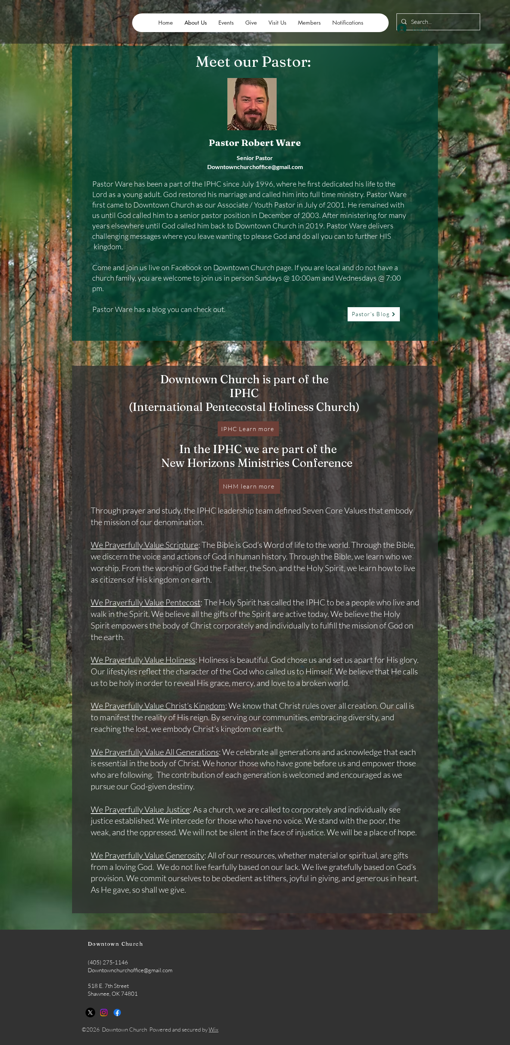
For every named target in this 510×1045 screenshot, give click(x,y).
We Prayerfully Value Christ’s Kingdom (158, 706)
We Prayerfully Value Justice (140, 809)
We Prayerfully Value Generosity (147, 855)
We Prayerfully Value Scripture (144, 545)
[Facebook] (117, 1012)
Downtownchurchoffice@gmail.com (255, 166)
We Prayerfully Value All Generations (155, 752)
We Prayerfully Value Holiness (143, 660)
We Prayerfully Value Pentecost (145, 602)
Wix (213, 1029)
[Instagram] (104, 1012)
